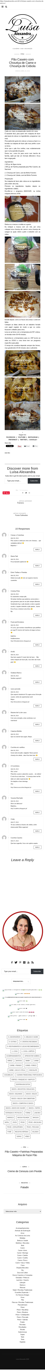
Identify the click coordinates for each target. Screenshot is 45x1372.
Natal (7, 1122)
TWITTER (23, 440)
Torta (22, 1339)
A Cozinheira (15, 766)
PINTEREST (13, 440)
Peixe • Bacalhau (34, 1122)
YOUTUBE (22, 437)
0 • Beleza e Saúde (31, 1037)
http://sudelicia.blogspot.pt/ (19, 808)
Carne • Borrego (22, 1253)
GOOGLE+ (33, 440)
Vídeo (27, 1136)
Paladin (25, 1187)
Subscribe (34, 481)
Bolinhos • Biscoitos (22, 1243)
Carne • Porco (30, 1065)
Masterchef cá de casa (18, 712)
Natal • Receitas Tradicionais (22, 1290)
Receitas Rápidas (21, 1132)
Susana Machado (17, 798)
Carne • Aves (22, 1250)
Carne (36, 1060)
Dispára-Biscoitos (23, 1084)
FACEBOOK (10, 437)
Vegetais (22, 1342)
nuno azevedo (15, 689)
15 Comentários (24, 490)
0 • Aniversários (14, 1037)
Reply (37, 549)
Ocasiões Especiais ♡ (22, 1292)
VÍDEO (14, 340)
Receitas (24, 1183)
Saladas (35, 1132)
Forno (28, 1113)
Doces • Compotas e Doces (23, 1103)
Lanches (37, 1113)
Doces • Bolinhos (15, 1094)
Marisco (10, 1117)
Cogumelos (8, 1075)
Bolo (22, 1245)
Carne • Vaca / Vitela (22, 1263)
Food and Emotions (17, 622)
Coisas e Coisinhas (17, 535)
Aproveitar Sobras (32, 1056)
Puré (9, 1132)
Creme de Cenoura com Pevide (25, 1171)
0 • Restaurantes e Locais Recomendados (23, 1046)
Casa (22, 1265)
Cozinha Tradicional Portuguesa (29, 1075)
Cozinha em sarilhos (18, 747)
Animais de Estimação (22, 1230)
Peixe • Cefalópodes (15, 1127)
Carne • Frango (16, 1065)
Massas (36, 1117)
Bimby (28, 1060)
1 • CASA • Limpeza (27, 1051)
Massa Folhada (23, 1117)
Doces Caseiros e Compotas (22, 1275)
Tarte (22, 1337)
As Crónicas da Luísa (22, 1235)
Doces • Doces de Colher (15, 1108)
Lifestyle (22, 1282)
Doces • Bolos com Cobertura (23, 1098)
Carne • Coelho (22, 1258)
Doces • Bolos (31, 1094)
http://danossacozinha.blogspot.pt (21, 787)
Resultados (22, 1327)
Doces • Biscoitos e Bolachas (23, 1089)
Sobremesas (22, 1332)
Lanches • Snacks (22, 1280)
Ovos (15, 1122)
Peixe (23, 1122)
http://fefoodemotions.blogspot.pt (21, 641)
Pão (22, 54)
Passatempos (22, 1305)
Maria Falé (14, 556)
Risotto (22, 1329)
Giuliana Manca (16, 673)
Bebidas (22, 1238)
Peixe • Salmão (22, 1319)
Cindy (13, 819)
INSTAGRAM (33, 437)
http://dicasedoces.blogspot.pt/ (20, 702)
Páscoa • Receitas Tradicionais (22, 1302)
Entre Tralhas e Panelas (19, 572)
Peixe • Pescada (33, 1127)
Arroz (10, 1060)
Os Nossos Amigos (22, 1295)
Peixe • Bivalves (22, 1312)
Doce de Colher (22, 1273)
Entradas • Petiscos (22, 1277)
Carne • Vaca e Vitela (17, 1070)
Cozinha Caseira (16, 838)
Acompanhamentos (13, 1056)
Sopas (19, 1136)
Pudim (22, 1322)
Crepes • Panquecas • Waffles (23, 1079)
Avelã (13, 651)
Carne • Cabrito (22, 1255)
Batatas (19, 1060)
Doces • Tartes (34, 1108)
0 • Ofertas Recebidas (28, 1042)
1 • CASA (15, 1051)
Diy (22, 1270)
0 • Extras (13, 1042)
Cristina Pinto (15, 591)
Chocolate (33, 1070)
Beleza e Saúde (22, 1240)
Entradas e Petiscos (14, 1113)
